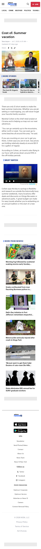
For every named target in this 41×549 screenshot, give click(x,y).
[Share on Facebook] (8, 48)
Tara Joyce (6, 41)
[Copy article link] (15, 48)
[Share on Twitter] (11, 48)
